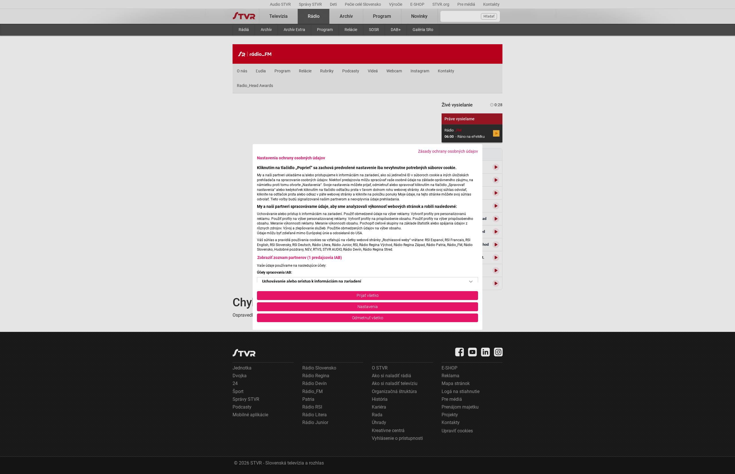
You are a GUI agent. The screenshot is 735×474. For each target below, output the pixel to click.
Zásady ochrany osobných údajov (448, 151)
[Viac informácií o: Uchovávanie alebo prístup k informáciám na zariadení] (471, 282)
